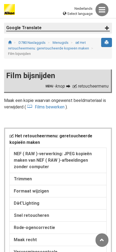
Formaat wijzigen (31, 191)
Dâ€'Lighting (26, 203)
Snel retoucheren (31, 215)
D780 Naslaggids (32, 43)
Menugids (61, 43)
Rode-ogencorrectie (34, 227)
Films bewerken (50, 107)
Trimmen (23, 178)
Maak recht (25, 239)
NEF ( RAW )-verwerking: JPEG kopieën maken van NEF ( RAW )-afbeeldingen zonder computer (53, 160)
